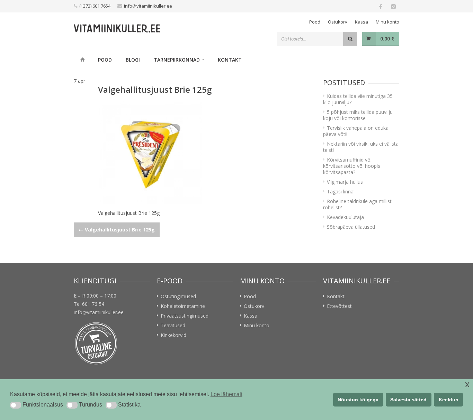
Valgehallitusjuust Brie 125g (117, 229)
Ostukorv (337, 22)
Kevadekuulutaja (345, 217)
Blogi (133, 59)
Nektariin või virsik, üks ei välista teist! (361, 146)
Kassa (361, 22)
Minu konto (387, 22)
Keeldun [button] (448, 399)
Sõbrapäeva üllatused (351, 226)
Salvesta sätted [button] (408, 399)
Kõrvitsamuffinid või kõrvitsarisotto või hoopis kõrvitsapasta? (351, 165)
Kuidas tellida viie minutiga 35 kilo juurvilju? (358, 99)
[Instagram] (393, 6)
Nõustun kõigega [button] (358, 399)
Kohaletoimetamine (183, 306)
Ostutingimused (178, 296)
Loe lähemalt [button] (226, 394)
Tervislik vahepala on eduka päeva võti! (356, 131)
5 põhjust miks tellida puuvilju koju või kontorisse (358, 115)
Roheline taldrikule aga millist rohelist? (357, 204)
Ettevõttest (339, 306)
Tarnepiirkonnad (177, 59)
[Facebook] (380, 6)
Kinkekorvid (173, 335)
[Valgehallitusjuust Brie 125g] (203, 152)
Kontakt (230, 59)
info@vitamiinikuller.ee (148, 6)
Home (82, 59)
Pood (314, 22)
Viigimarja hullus (345, 182)
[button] (15, 405)
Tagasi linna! (341, 191)
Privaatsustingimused (184, 315)
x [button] (467, 384)
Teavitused (173, 325)
